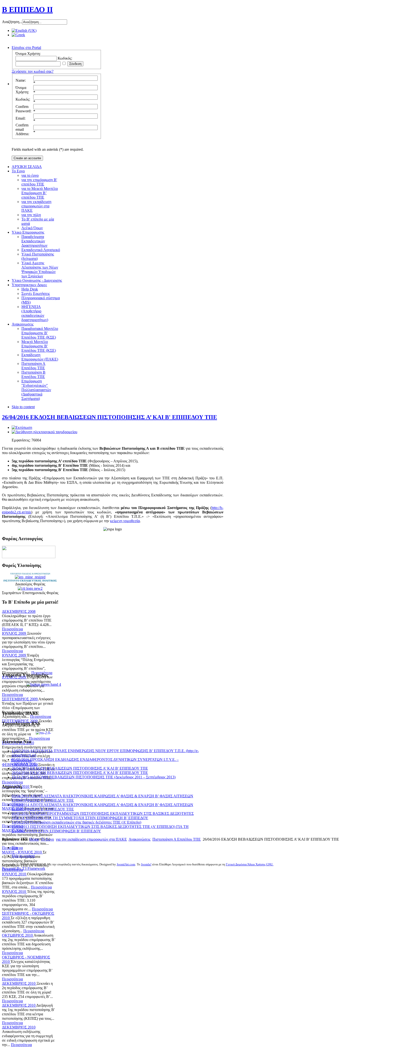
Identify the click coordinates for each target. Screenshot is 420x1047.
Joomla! (146, 864)
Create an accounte (27, 158)
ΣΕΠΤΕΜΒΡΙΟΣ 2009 (20, 699)
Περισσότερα (12, 629)
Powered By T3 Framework (23, 868)
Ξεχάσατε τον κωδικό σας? (32, 71)
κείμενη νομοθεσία (125, 521)
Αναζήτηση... (12, 22)
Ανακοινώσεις (139, 839)
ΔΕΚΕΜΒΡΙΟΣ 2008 (18, 611)
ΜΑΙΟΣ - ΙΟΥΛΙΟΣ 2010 (22, 852)
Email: (21, 118)
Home (34, 839)
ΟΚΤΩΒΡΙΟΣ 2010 (18, 935)
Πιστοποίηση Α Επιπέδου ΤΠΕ (176, 839)
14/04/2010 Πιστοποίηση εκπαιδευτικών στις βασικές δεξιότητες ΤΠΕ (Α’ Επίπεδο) (76, 822)
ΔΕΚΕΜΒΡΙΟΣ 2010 (19, 983)
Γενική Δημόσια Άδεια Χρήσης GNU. (249, 864)
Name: (21, 80)
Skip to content (23, 407)
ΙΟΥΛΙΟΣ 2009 (14, 633)
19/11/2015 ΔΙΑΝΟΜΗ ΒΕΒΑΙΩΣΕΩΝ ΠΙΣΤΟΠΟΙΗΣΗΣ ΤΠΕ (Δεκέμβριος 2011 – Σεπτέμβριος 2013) (93, 777)
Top (15, 847)
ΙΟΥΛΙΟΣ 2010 (14, 874)
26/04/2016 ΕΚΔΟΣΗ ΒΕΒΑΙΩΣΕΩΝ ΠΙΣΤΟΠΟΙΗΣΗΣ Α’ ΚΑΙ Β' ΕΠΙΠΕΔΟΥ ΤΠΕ (109, 417)
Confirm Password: (23, 109)
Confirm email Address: (22, 129)
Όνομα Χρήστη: (22, 90)
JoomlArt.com (126, 864)
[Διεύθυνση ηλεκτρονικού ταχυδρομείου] (44, 432)
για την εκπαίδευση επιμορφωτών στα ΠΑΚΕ (91, 839)
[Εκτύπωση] (22, 427)
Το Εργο (47, 839)
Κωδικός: (23, 99)
